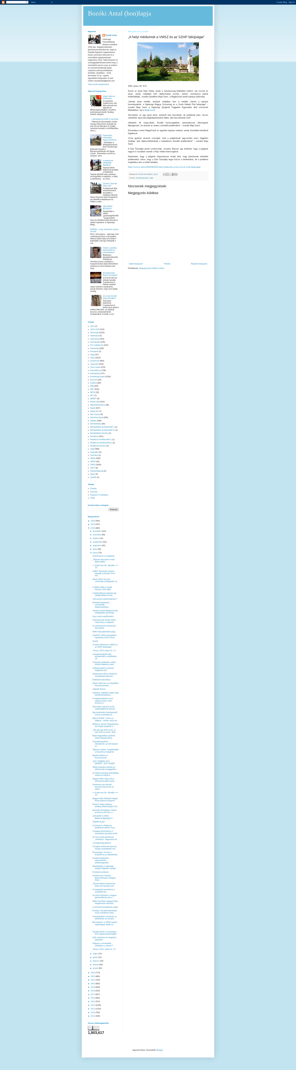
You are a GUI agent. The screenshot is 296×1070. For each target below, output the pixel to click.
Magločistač (150, 110)
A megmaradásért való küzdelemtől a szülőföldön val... (104, 656)
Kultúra (93, 383)
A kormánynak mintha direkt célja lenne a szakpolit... (104, 621)
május (95, 954)
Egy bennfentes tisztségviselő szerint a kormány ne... (104, 713)
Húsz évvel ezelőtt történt (102, 616)
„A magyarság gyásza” (101, 843)
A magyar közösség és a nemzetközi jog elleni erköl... (105, 832)
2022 (93, 976)
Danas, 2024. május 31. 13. (104, 949)
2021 (93, 980)
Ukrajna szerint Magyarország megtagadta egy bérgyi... (105, 612)
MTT (92, 395)
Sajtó (151, 178)
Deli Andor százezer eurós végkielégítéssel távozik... (104, 708)
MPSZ (92, 392)
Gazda (95, 641)
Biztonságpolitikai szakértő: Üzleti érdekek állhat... (103, 737)
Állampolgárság (96, 471)
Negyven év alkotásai (99, 495)
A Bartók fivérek (98, 689)
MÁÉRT (93, 399)
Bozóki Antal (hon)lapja (119, 13)
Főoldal (167, 264)
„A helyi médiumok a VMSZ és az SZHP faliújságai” (104, 646)
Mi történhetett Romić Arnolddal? (110, 274)
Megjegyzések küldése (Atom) (151, 268)
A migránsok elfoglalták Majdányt (108, 163)
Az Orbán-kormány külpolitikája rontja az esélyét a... (105, 774)
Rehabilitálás (95, 424)
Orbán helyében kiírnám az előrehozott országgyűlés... (104, 768)
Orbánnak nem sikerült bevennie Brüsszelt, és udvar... (103, 787)
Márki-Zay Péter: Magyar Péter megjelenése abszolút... (105, 902)
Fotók (92, 498)
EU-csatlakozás (96, 345)
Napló (92, 408)
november (97, 535)
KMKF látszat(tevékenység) (103, 632)
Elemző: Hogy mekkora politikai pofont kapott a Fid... (105, 805)
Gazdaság (94, 348)
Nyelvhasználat (96, 417)
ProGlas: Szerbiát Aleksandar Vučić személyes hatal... (104, 912)
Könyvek (93, 492)
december (97, 531)
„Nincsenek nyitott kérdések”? (104, 599)
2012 (93, 1012)
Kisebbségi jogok (142, 178)
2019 (93, 987)
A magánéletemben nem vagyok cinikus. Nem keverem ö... (102, 700)
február (96, 965)
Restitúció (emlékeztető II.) (101, 443)
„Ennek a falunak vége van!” (110, 184)
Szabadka (94, 452)
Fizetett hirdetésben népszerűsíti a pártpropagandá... (101, 860)
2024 (93, 528)
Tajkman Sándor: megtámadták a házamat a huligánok (105, 751)
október (96, 538)
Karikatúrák (95, 373)
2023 (93, 973)
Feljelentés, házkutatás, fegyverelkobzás (110, 137)
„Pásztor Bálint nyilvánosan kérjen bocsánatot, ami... (103, 885)
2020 (93, 984)
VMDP (93, 461)
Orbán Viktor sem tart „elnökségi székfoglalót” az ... (104, 581)
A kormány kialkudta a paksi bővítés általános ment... (104, 663)
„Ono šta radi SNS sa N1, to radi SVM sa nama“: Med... (104, 731)
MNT (92, 389)
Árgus (92, 474)
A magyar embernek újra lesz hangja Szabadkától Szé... (104, 847)
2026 (93, 521)
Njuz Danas (95, 414)
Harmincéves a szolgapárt (103, 556)
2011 (93, 1016)
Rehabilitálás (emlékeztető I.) (102, 427)
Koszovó (93, 380)
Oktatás (93, 421)
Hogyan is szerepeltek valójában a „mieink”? (102, 944)
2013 (93, 1009)
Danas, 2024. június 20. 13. (104, 650)
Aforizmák (94, 333)
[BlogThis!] (167, 174)
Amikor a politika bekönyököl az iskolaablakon (110, 250)
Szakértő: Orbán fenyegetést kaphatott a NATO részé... (104, 636)
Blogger (159, 1050)
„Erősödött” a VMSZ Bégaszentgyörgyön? (102, 817)
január (96, 968)
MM (91, 386)
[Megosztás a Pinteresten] (176, 174)
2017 (93, 994)
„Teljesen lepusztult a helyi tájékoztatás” (103, 560)
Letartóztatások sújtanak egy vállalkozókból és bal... (104, 594)
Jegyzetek (94, 364)
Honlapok (94, 351)
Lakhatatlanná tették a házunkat (105, 119)
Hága (92, 355)
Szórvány (94, 455)
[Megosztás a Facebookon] (173, 174)
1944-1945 (94, 329)
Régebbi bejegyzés (199, 264)
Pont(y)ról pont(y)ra (100, 872)
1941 (92, 326)
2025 (93, 524)
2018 (93, 991)
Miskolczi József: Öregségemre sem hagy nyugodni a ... (105, 725)
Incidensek (94, 361)
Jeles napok (95, 367)
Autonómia (94, 339)
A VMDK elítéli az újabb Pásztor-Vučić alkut (102, 588)
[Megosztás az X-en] (170, 174)
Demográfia (95, 342)
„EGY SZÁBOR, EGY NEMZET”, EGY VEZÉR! (103, 762)
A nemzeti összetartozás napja (105, 907)
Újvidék (93, 477)
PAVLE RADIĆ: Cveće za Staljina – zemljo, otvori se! (104, 719)
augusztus (97, 545)
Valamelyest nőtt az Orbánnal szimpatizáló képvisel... (104, 675)
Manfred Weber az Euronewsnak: (100, 756)
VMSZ (92, 465)
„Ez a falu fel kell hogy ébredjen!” (110, 297)
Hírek (92, 358)
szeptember (98, 542)
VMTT (92, 468)
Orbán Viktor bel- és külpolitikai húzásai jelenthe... (105, 684)
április (95, 957)
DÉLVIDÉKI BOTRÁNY (107, 207)
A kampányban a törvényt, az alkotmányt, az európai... (104, 917)
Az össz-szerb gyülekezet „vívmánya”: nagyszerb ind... (105, 838)
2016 (93, 998)
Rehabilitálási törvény (99, 433)
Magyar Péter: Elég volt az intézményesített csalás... (104, 780)
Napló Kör (94, 411)
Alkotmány (94, 336)
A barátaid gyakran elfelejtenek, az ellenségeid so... (105, 743)
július (95, 549)
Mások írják (95, 402)
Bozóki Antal (111, 35)
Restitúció (94, 436)
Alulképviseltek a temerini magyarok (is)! (103, 669)
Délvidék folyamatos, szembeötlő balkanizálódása (101, 604)
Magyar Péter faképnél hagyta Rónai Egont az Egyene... (105, 799)
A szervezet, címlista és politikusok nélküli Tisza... (104, 826)
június (95, 553)
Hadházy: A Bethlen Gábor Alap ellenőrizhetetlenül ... (105, 694)
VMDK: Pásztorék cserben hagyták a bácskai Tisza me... (103, 573)
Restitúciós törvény (98, 446)
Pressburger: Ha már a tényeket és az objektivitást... (105, 853)
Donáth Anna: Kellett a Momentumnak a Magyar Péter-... (104, 878)
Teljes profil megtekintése (98, 84)
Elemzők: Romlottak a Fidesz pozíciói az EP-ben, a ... (104, 811)
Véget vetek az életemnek (109, 97)
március (96, 961)
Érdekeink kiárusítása (101, 680)
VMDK (93, 458)
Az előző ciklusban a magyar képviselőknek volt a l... (104, 896)
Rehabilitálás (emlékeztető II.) (102, 430)
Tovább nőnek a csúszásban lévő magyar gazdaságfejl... (105, 933)
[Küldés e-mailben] (164, 174)
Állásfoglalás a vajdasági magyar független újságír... (104, 867)
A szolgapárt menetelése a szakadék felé (103, 890)
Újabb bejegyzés (136, 264)
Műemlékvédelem (97, 405)
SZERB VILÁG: (98, 822)
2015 (93, 1001)
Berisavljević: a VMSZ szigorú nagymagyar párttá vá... (104, 923)
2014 (93, 1005)
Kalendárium (95, 370)
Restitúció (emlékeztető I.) (101, 439)
